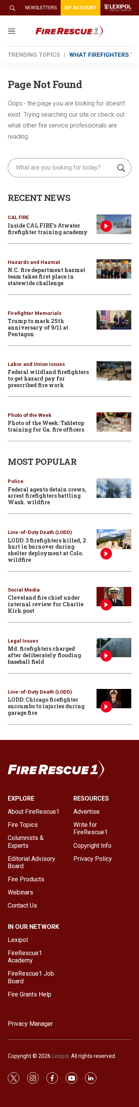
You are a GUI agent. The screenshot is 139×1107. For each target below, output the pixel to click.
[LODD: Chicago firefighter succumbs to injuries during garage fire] (114, 699)
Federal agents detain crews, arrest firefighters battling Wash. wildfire (47, 496)
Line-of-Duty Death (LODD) (40, 532)
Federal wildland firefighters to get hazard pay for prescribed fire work (48, 378)
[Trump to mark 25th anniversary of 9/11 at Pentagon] (114, 320)
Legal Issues (23, 641)
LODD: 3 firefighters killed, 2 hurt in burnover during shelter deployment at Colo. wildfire (47, 550)
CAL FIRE (18, 217)
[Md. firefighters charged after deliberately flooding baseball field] (114, 648)
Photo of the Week (29, 415)
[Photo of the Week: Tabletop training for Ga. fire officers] (114, 422)
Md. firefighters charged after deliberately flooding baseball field (44, 655)
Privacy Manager (30, 1023)
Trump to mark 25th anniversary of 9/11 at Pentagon (38, 327)
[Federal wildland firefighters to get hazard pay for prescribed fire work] (114, 371)
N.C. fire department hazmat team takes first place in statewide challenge (46, 276)
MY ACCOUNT (80, 7)
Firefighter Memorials (34, 313)
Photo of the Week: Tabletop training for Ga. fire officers (46, 426)
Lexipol (60, 1056)
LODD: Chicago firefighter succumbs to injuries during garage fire (46, 706)
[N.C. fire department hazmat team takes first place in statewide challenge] (114, 269)
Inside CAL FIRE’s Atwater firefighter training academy (48, 229)
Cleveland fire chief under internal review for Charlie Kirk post (45, 604)
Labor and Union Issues (36, 364)
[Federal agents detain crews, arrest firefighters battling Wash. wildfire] (114, 488)
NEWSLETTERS (41, 7)
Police (16, 481)
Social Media (24, 590)
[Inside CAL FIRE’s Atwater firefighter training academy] (114, 224)
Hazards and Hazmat (34, 262)
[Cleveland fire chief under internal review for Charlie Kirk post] (114, 597)
